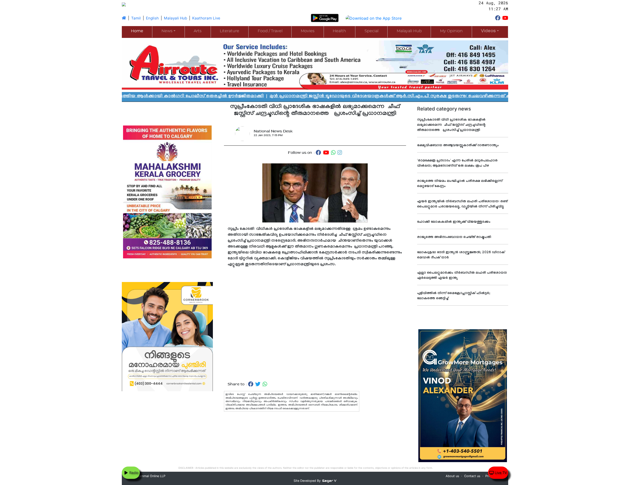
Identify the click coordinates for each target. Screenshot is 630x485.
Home (137, 31)
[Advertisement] (315, 324)
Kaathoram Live (206, 18)
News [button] (167, 31)
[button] (490, 31)
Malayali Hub (175, 18)
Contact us (472, 476)
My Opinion (451, 31)
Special (371, 31)
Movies (308, 31)
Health (339, 31)
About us (452, 476)
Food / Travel (270, 31)
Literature (229, 31)
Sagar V (329, 481)
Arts (198, 31)
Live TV (500, 472)
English (152, 18)
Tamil (136, 18)
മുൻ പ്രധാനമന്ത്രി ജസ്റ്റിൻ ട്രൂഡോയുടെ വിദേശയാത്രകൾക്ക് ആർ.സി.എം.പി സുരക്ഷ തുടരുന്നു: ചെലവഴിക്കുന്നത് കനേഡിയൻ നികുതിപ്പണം (371, 96)
